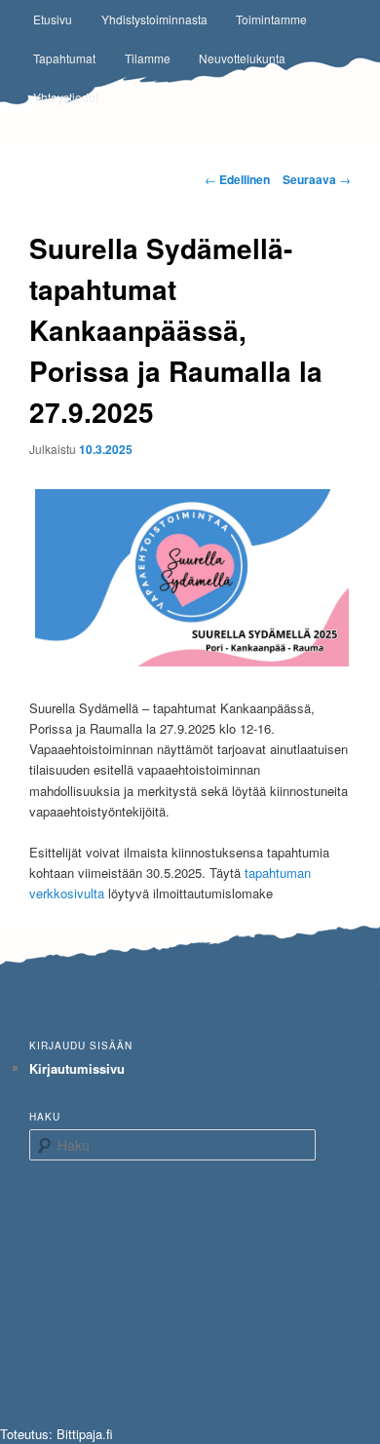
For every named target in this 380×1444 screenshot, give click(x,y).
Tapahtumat (64, 58)
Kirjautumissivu (77, 1068)
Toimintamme (271, 19)
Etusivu (52, 19)
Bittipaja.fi (85, 1434)
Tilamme (148, 58)
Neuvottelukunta (242, 58)
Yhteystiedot (65, 97)
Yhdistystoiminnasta (154, 19)
